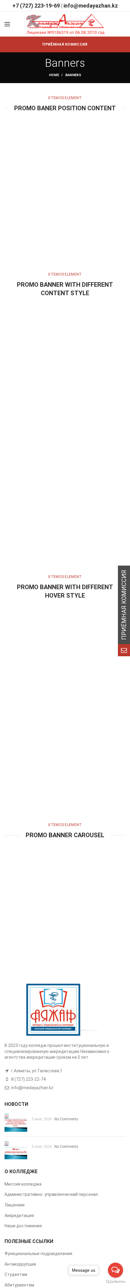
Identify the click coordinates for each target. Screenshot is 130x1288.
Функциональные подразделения (38, 1253)
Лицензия (14, 1204)
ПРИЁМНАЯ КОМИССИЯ (64, 44)
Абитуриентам (19, 1285)
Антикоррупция (20, 1264)
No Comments (66, 1119)
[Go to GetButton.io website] (115, 1282)
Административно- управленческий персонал (51, 1194)
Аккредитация (19, 1215)
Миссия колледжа (23, 1184)
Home (54, 75)
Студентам (16, 1274)
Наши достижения (23, 1225)
